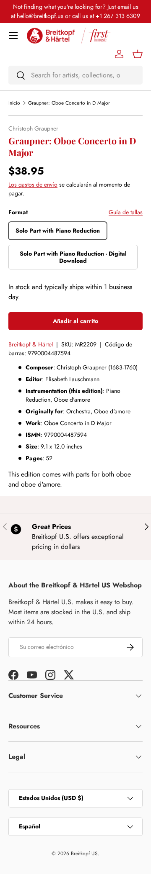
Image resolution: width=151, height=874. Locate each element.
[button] (137, 54)
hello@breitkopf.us (40, 16)
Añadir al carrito (75, 321)
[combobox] (75, 75)
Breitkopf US (84, 853)
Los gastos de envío (32, 184)
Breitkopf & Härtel (30, 344)
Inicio (14, 103)
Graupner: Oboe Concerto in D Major (69, 103)
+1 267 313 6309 (118, 16)
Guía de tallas (126, 212)
